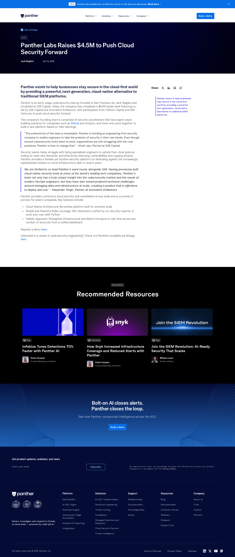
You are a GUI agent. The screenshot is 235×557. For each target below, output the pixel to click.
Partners (198, 515)
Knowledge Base (136, 509)
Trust (196, 504)
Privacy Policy (175, 551)
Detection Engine (70, 509)
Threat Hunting (102, 509)
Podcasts (165, 520)
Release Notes (135, 499)
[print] (174, 88)
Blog (163, 499)
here (44, 229)
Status (131, 515)
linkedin (204, 551)
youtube (216, 551)
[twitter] (163, 88)
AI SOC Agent (69, 504)
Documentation (135, 504)
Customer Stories (169, 509)
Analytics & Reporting (73, 523)
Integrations (68, 528)
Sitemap (192, 551)
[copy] (180, 88)
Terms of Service (152, 551)
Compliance (101, 515)
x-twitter (210, 551)
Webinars (165, 515)
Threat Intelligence (104, 533)
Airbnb (74, 123)
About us (198, 499)
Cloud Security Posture (106, 528)
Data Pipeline (68, 499)
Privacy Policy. (170, 469)
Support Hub (167, 525)
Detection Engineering (106, 504)
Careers (197, 509)
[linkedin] (168, 88)
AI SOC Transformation (106, 499)
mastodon (221, 551)
